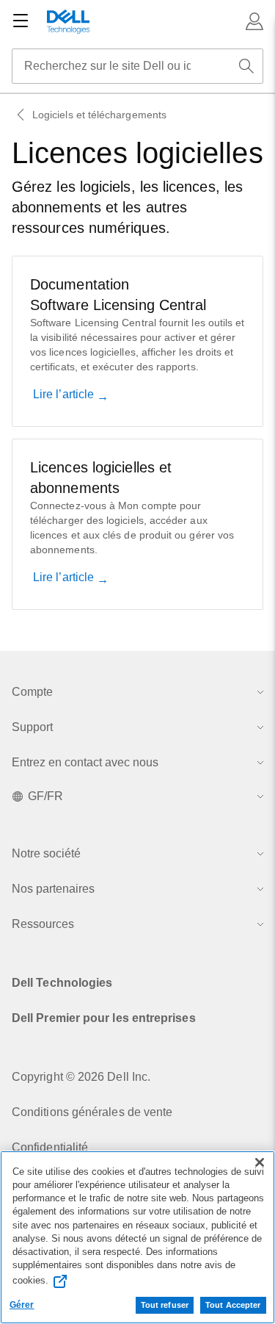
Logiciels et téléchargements (99, 114)
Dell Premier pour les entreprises (104, 1018)
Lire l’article (65, 394)
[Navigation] (20, 21)
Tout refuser (164, 1304)
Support (32, 727)
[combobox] (137, 66)
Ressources (43, 924)
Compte (32, 692)
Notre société (46, 853)
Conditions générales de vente (92, 1112)
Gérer (22, 1305)
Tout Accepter (232, 1304)
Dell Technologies (62, 982)
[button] (254, 21)
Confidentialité (50, 1147)
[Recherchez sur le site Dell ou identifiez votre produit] (246, 66)
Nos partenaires (53, 888)
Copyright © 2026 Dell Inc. (81, 1077)
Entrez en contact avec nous (85, 762)
